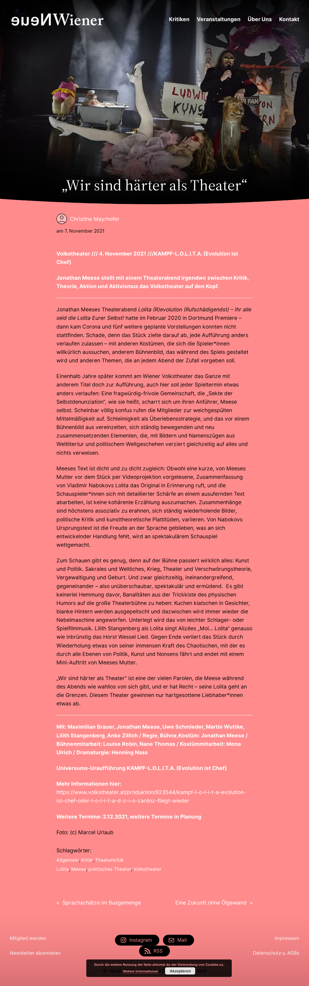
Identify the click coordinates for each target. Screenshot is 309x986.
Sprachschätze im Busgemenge (101, 902)
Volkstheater (147, 869)
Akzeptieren (180, 971)
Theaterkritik (109, 860)
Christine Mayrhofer (94, 219)
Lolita (62, 869)
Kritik (87, 860)
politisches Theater (109, 869)
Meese (78, 869)
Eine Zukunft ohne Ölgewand (211, 902)
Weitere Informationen (140, 971)
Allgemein (67, 860)
